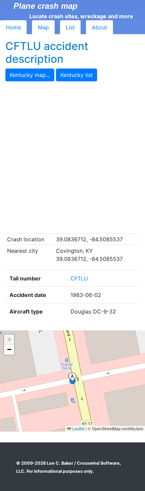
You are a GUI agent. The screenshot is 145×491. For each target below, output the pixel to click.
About (99, 27)
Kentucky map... (30, 75)
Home (13, 27)
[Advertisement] (72, 157)
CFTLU (79, 278)
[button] (9, 339)
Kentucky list (76, 75)
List (70, 27)
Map (43, 27)
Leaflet (78, 428)
